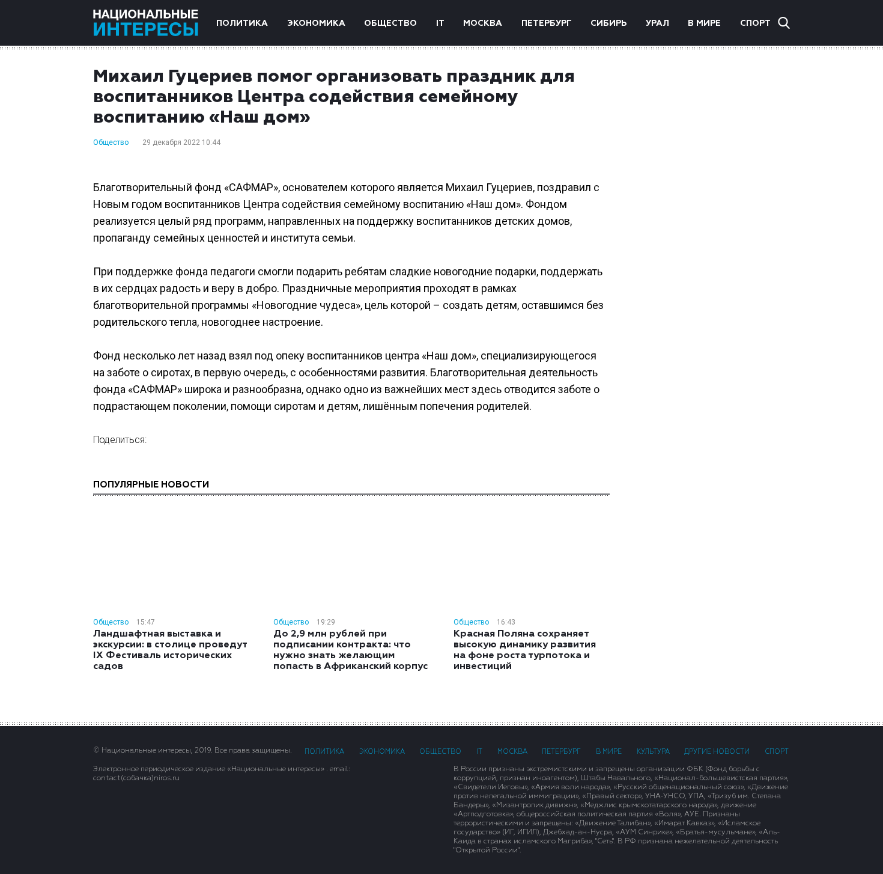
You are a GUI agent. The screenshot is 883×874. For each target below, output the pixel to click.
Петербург (546, 23)
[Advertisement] (712, 278)
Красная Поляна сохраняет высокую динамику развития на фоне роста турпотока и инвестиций (525, 650)
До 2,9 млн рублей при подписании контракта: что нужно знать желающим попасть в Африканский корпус (350, 650)
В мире (704, 23)
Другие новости (717, 751)
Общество (390, 23)
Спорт (755, 23)
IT (440, 23)
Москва (482, 23)
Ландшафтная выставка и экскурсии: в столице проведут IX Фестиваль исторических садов (170, 650)
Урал (657, 23)
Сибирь (608, 23)
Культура (653, 751)
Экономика (316, 23)
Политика (242, 23)
